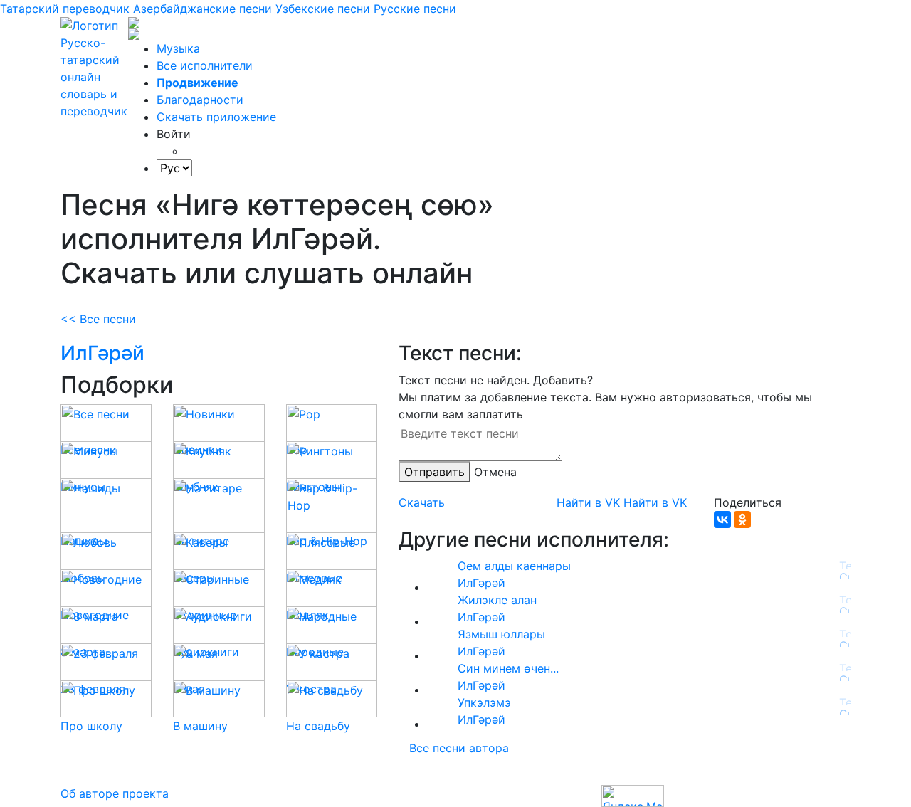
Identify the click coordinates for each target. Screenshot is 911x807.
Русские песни (415, 8)
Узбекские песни (322, 8)
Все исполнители (205, 65)
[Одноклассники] (742, 519)
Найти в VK (588, 502)
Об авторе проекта (114, 793)
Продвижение (197, 82)
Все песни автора (459, 748)
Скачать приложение (216, 117)
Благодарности (200, 100)
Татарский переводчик (65, 8)
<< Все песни (98, 319)
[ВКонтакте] (722, 519)
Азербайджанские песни (202, 8)
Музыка (178, 48)
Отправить (434, 472)
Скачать (422, 502)
